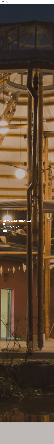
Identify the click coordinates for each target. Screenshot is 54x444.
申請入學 (49, 1)
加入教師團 (39, 1)
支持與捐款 (44, 1)
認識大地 (24, 1)
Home (21, 1)
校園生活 (29, 1)
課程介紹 (35, 1)
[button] (26, 2)
